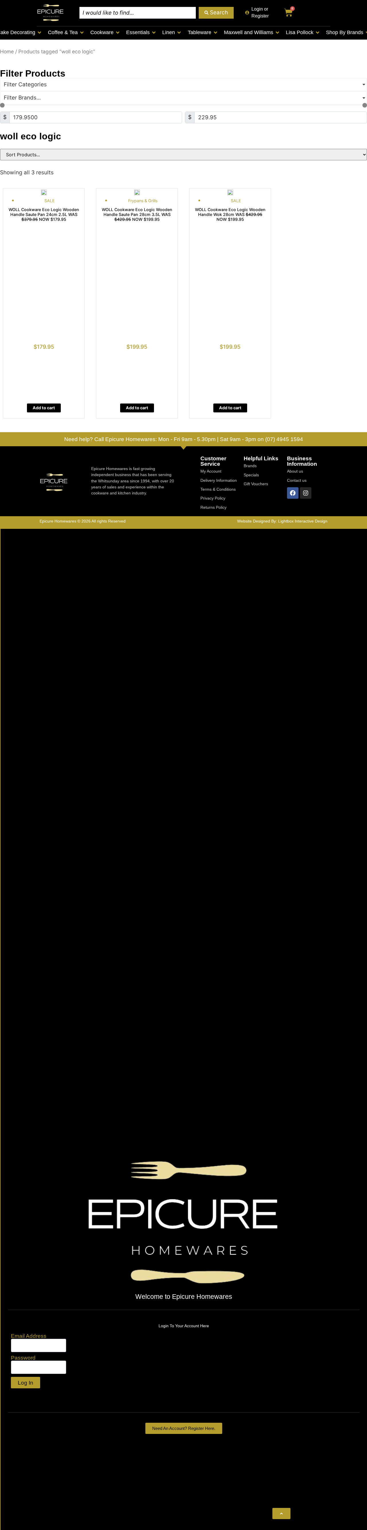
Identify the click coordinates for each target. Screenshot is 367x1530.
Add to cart (44, 407)
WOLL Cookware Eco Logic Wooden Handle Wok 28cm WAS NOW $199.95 (230, 214)
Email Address (28, 1336)
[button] (66, 32)
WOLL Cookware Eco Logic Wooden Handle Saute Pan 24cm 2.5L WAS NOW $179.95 (44, 214)
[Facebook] (292, 493)
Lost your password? (38, 1395)
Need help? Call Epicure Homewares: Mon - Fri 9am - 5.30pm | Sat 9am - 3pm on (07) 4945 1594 (183, 439)
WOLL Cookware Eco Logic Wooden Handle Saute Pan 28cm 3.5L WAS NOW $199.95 (137, 214)
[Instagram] (305, 493)
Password (23, 1358)
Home (7, 51)
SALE (49, 200)
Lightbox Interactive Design (302, 521)
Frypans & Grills (142, 200)
